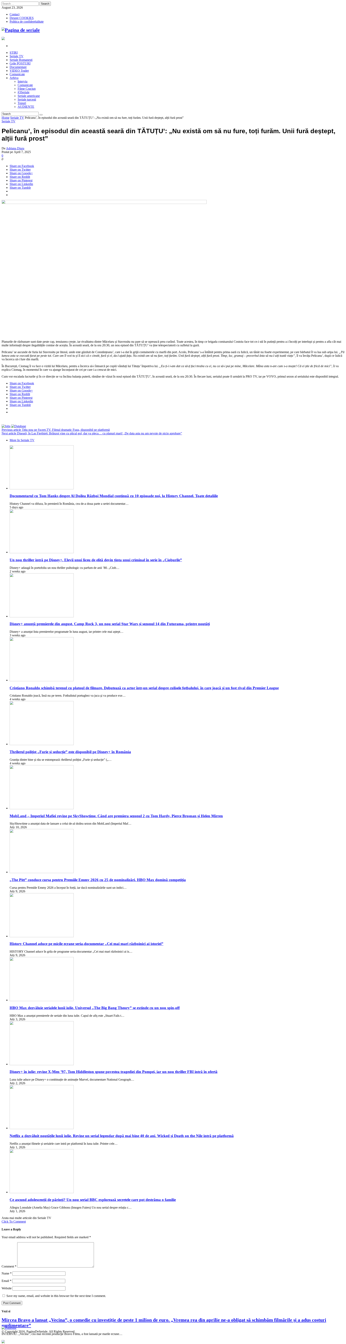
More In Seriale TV (22, 440)
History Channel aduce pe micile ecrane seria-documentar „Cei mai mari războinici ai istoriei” (86, 944)
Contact (14, 14)
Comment (9, 1266)
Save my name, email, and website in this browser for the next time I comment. (56, 1296)
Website (7, 1288)
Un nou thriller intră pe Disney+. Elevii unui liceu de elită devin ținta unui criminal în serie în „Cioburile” (96, 560)
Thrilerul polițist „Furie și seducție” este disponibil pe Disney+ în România (70, 752)
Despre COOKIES (22, 18)
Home (5, 117)
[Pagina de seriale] (21, 30)
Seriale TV (17, 117)
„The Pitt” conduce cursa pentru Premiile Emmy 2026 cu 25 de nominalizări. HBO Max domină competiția (98, 880)
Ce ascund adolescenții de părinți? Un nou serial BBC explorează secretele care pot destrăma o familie (93, 1200)
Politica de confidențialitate (27, 21)
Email (6, 1281)
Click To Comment (14, 1221)
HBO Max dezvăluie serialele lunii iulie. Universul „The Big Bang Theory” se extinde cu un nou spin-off (95, 1008)
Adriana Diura (15, 148)
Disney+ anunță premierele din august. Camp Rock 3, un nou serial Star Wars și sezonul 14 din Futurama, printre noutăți (110, 624)
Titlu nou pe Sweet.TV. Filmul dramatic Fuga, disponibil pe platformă (56, 429)
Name (7, 1273)
